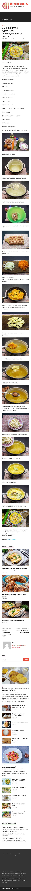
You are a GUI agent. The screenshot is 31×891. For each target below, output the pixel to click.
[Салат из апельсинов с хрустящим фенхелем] (6, 784)
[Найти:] (15, 659)
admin (10, 38)
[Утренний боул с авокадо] (6, 800)
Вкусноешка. (19, 3)
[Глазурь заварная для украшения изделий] (6, 719)
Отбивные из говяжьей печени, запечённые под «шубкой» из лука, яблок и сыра (14, 569)
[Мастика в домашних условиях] (6, 735)
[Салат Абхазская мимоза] (6, 792)
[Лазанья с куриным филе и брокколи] (15, 618)
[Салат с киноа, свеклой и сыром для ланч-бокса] (6, 817)
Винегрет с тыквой (9, 767)
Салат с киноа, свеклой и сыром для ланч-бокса (19, 812)
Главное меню (8, 20)
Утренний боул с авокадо (19, 795)
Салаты (3, 765)
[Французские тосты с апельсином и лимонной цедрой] (15, 684)
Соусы (3, 25)
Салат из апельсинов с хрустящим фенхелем (18, 779)
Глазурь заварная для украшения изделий (18, 714)
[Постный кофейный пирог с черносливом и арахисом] (15, 592)
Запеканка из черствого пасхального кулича (18, 706)
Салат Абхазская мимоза (19, 787)
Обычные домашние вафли (20, 722)
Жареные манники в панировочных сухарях (14, 840)
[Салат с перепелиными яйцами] (6, 809)
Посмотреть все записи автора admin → (19, 646)
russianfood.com (11, 539)
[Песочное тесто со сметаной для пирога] (6, 743)
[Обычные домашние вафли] (6, 727)
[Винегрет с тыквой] (15, 763)
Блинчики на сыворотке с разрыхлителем (13, 827)
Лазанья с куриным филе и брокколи (13, 620)
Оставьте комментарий (18, 38)
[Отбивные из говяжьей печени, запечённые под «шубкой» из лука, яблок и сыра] (15, 566)
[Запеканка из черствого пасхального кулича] (6, 710)
